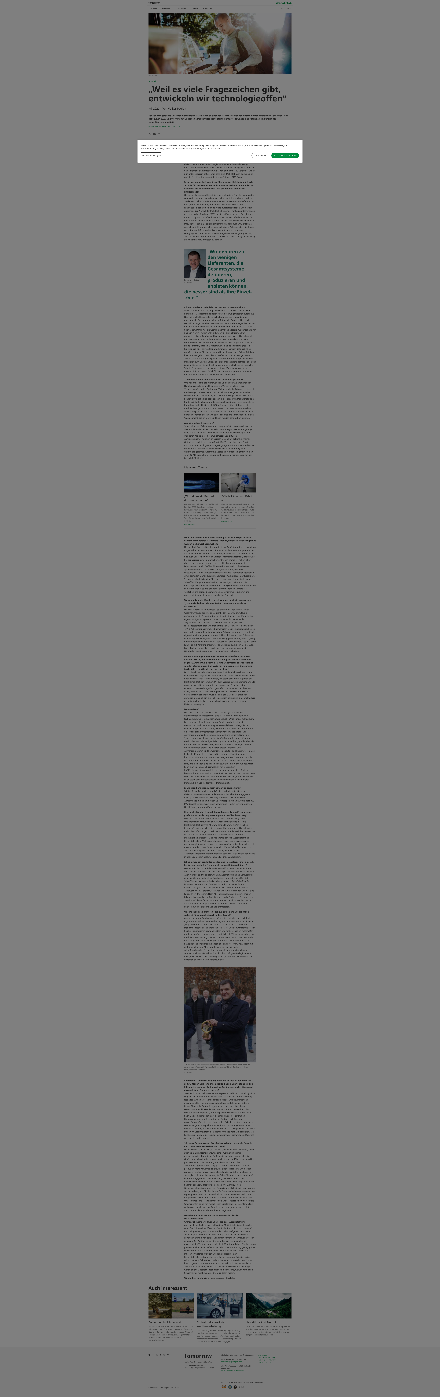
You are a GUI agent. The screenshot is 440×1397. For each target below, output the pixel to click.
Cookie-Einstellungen (151, 155)
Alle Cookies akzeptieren (285, 155)
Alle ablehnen (260, 155)
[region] (220, 151)
